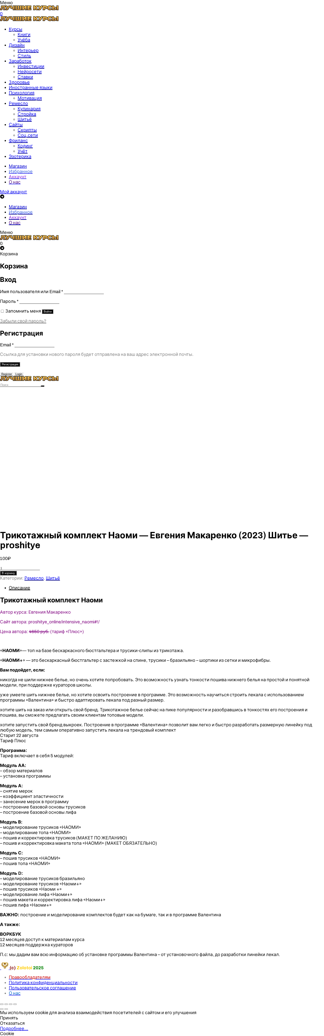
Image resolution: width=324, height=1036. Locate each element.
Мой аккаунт (13, 191)
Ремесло (18, 103)
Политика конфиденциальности (43, 982)
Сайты (16, 124)
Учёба (24, 39)
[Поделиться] (6, 1004)
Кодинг (25, 145)
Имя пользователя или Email (31, 291)
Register (6, 374)
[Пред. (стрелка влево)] (2, 1009)
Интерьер (28, 50)
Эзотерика (20, 156)
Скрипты (27, 129)
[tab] (166, 587)
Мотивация (30, 98)
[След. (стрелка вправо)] (6, 1009)
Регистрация (10, 364)
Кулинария (29, 108)
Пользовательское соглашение (42, 987)
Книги (24, 34)
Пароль (9, 301)
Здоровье (19, 82)
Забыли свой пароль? (23, 321)
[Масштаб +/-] (15, 1004)
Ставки (25, 76)
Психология (21, 92)
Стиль (24, 55)
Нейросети (30, 71)
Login (18, 374)
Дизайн (17, 45)
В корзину (8, 573)
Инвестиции (31, 66)
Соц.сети (28, 135)
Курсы (15, 29)
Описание (19, 587)
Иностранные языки (30, 87)
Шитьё (25, 119)
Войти (48, 311)
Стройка (27, 114)
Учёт (23, 151)
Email (7, 344)
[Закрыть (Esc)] (2, 1004)
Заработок (20, 61)
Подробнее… (14, 1028)
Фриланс (18, 140)
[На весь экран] (10, 1004)
